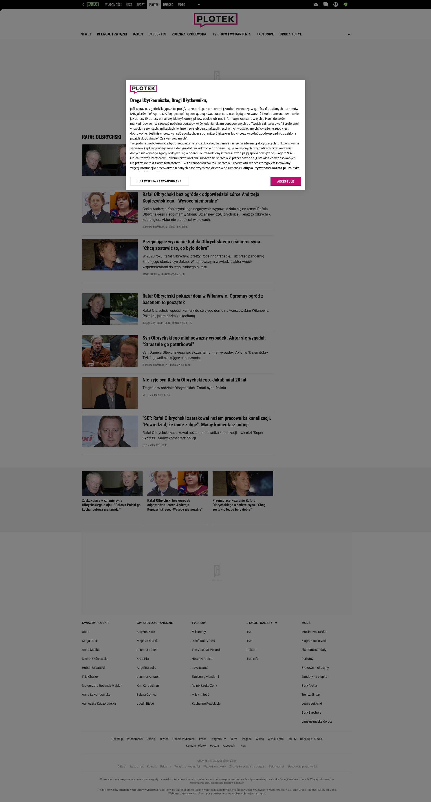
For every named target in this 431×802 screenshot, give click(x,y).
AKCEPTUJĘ (285, 181)
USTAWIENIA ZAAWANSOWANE (159, 181)
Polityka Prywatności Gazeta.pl (263, 168)
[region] (215, 135)
